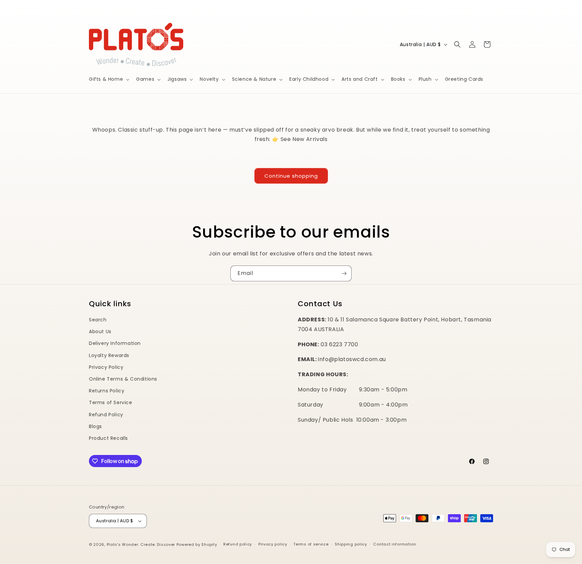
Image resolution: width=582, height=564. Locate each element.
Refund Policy (106, 414)
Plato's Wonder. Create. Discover (141, 544)
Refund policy (237, 544)
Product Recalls (108, 438)
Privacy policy (272, 544)
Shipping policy (351, 544)
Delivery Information (115, 343)
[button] (108, 79)
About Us (100, 331)
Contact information (394, 544)
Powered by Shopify (196, 544)
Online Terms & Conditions (123, 379)
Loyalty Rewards (109, 355)
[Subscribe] (343, 273)
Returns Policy (106, 390)
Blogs (95, 426)
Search (98, 319)
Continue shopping (291, 175)
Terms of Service (110, 402)
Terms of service (310, 544)
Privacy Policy (106, 367)
